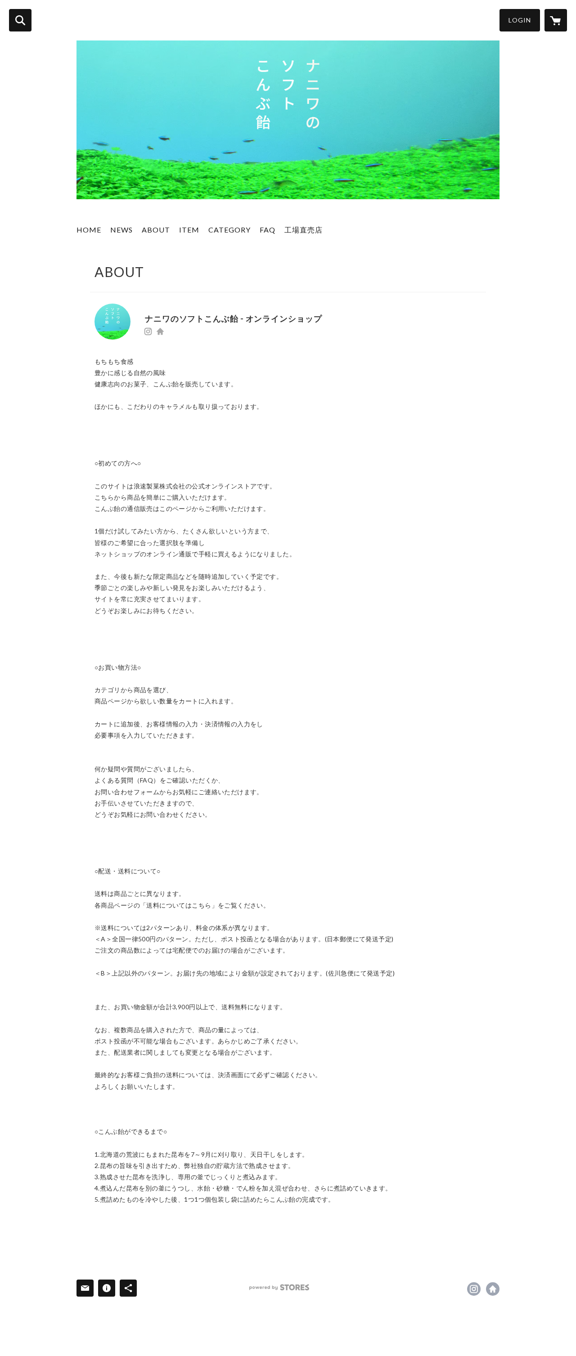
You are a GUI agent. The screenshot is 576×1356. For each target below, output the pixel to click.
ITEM (189, 229)
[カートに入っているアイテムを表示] (555, 20)
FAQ (267, 229)
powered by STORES (279, 1287)
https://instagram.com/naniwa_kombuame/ (148, 331)
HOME (88, 229)
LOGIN (519, 20)
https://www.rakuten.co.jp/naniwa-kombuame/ (160, 331)
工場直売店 (303, 229)
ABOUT (156, 229)
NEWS (121, 229)
